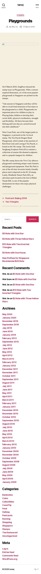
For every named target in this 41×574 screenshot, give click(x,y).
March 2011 (8, 400)
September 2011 (10, 379)
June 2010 (7, 431)
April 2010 (7, 437)
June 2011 (7, 389)
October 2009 (9, 458)
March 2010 (8, 441)
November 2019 (10, 321)
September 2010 (10, 420)
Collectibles (8, 501)
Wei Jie (15, 27)
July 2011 (7, 386)
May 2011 (7, 393)
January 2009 (9, 482)
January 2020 (9, 318)
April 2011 (7, 396)
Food (4, 508)
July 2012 (7, 345)
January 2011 (9, 407)
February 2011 (9, 403)
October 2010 (9, 417)
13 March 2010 (29, 27)
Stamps (20, 15)
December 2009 (10, 451)
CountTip (7, 505)
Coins (5, 498)
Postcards (7, 515)
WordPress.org (9, 559)
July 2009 (7, 468)
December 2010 (10, 410)
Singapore (7, 525)
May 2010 (7, 434)
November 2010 (10, 413)
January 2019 (9, 335)
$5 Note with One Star (13, 233)
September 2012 (10, 341)
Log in (5, 549)
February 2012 (9, 362)
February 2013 (9, 338)
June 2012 (7, 348)
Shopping (7, 522)
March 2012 (8, 359)
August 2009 (8, 465)
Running (6, 519)
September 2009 (10, 461)
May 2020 (7, 314)
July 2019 (7, 328)
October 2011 (8, 376)
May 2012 (7, 352)
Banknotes (7, 495)
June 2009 (7, 472)
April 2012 (7, 355)
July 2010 (7, 427)
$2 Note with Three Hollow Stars (18, 239)
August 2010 (8, 424)
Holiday (6, 512)
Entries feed (8, 552)
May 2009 (7, 475)
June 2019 (7, 331)
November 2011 (10, 372)
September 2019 (10, 324)
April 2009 (7, 478)
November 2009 (10, 454)
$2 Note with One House (14, 252)
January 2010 (9, 448)
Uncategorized (9, 536)
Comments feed (10, 555)
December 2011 (10, 369)
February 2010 (9, 444)
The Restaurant (10, 532)
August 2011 (8, 383)
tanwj (20, 5)
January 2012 (9, 365)
